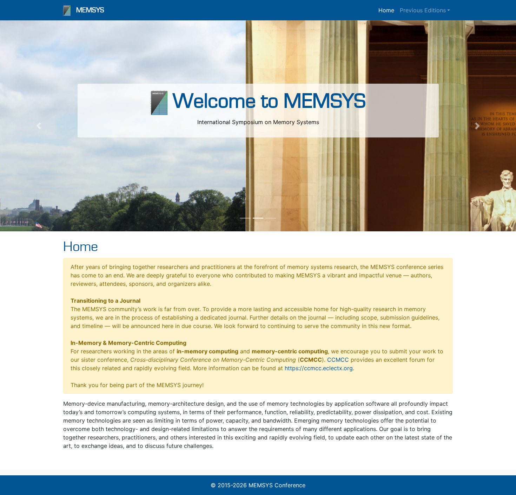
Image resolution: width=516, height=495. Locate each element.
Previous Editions (423, 10)
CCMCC (338, 359)
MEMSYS (90, 10)
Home (386, 10)
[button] (39, 125)
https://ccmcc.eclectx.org (319, 368)
